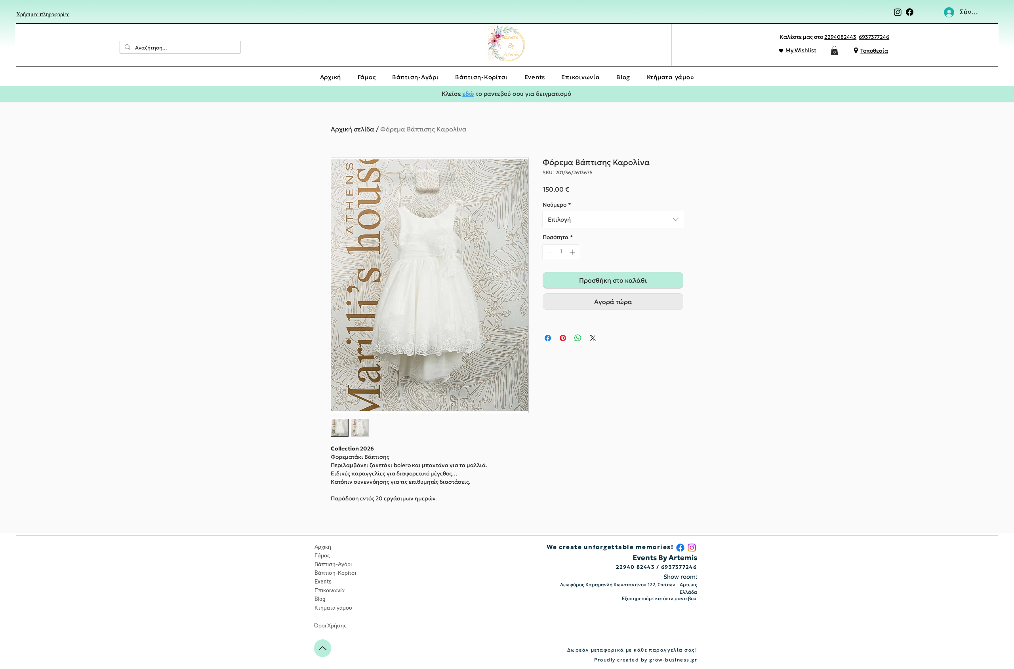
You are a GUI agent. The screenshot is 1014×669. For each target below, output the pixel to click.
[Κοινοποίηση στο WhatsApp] (578, 338)
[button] (834, 50)
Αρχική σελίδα (352, 129)
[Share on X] (593, 338)
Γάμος (322, 555)
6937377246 (874, 37)
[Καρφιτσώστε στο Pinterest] (563, 338)
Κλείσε (451, 93)
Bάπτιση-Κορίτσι (335, 572)
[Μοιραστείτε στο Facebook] (548, 338)
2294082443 (840, 37)
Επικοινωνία (329, 590)
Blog (320, 598)
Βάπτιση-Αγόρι (333, 564)
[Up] (322, 648)
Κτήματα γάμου (333, 607)
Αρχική (322, 546)
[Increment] (573, 252)
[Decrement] (549, 252)
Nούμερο (557, 204)
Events (323, 581)
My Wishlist (800, 50)
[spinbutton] (561, 252)
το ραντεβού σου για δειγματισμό (522, 93)
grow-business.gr (673, 660)
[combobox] (613, 219)
